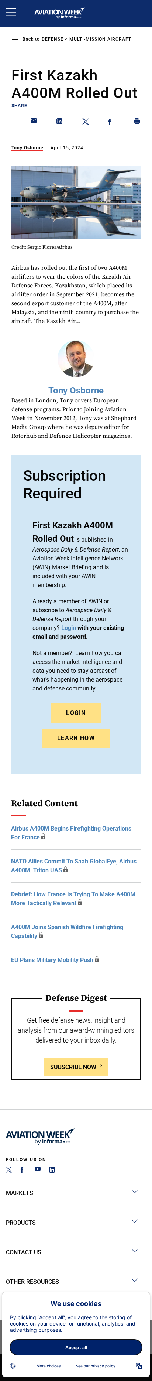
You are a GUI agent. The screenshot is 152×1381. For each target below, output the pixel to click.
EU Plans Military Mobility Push (52, 960)
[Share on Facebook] (111, 122)
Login (76, 712)
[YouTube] (38, 1170)
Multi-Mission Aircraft (100, 39)
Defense (52, 39)
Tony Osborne (27, 147)
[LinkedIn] (52, 1170)
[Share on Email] (34, 122)
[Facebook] (23, 1170)
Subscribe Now (73, 1067)
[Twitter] (9, 1170)
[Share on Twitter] (85, 122)
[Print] (137, 122)
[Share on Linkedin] (59, 122)
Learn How (76, 737)
